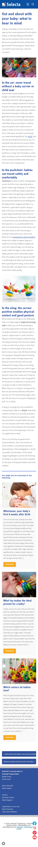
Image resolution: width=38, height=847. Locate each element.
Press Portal (6, 779)
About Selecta (7, 786)
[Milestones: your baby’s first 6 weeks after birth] (19, 495)
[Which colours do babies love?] (19, 671)
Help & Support (7, 800)
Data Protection (7, 809)
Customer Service (8, 797)
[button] (3, 843)
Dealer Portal (6, 777)
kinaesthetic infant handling (24, 237)
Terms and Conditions (9, 812)
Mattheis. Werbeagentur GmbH (25, 828)
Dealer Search (7, 788)
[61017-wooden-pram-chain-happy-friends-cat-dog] (19, 289)
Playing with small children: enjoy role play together (19, 754)
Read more (9, 564)
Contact (5, 795)
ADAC (30, 137)
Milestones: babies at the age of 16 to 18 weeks (19, 761)
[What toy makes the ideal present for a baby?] (19, 584)
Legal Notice (11, 806)
